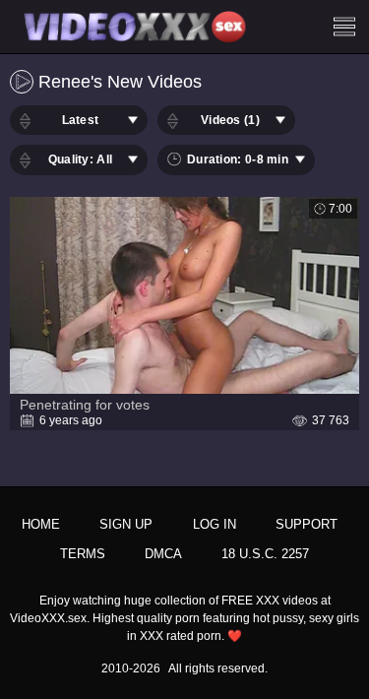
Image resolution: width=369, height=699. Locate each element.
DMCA (163, 553)
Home (41, 524)
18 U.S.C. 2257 (265, 553)
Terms (82, 553)
